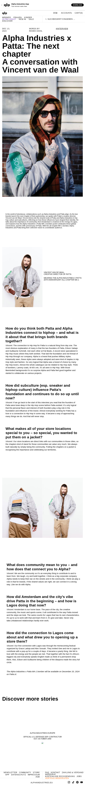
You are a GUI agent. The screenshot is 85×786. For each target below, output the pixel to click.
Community (25, 772)
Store (36, 772)
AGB (38, 777)
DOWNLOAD (77, 5)
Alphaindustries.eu (42, 783)
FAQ (47, 772)
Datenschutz (18, 775)
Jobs (79, 776)
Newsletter (10, 772)
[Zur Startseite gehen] (4, 13)
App (7, 775)
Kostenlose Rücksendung (60, 776)
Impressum (34, 775)
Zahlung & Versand (73, 772)
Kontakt (55, 772)
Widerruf (50, 774)
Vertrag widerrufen (57, 778)
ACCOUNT (66, 13)
